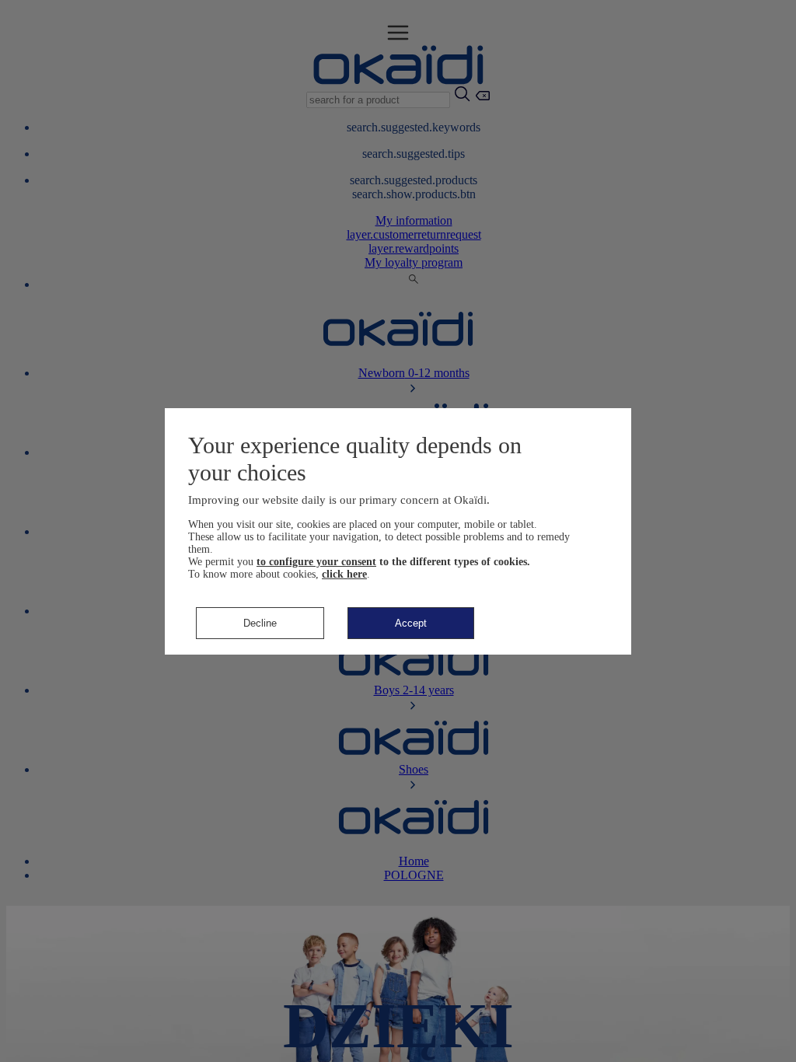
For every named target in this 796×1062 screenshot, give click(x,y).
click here (344, 574)
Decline (260, 623)
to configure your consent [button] (316, 562)
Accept (411, 623)
